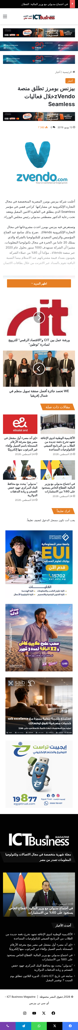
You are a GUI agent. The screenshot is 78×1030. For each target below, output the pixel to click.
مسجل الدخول (50, 520)
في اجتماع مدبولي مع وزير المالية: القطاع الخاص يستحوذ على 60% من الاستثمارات (58, 487)
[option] (39, 894)
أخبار (57, 72)
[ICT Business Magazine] (39, 16)
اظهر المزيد (40, 283)
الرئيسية (68, 72)
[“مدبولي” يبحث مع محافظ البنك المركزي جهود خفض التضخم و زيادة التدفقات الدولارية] (20, 470)
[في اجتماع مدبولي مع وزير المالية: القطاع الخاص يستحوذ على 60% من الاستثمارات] (58, 470)
